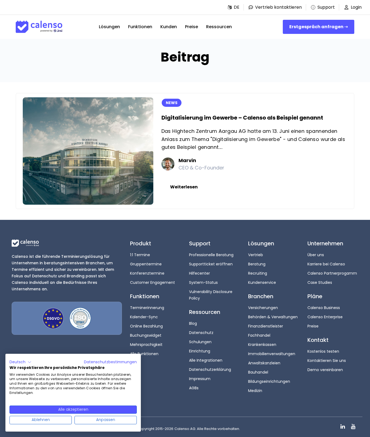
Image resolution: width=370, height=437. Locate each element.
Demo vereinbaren (325, 369)
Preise (191, 27)
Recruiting (257, 273)
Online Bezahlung (146, 326)
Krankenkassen (262, 344)
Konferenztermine (147, 273)
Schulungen (200, 342)
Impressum (199, 378)
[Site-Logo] (39, 27)
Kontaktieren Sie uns (326, 360)
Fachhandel (259, 335)
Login (356, 7)
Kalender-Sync (144, 317)
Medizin (255, 390)
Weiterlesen (184, 187)
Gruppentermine (146, 264)
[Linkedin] (342, 426)
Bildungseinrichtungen (269, 381)
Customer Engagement (152, 282)
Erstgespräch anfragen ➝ (318, 27)
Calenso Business (323, 307)
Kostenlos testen (323, 351)
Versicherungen (263, 307)
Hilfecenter (199, 273)
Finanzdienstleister (265, 326)
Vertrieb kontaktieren (278, 7)
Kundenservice (262, 282)
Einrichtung (199, 351)
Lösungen (109, 27)
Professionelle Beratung (211, 255)
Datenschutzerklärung (210, 369)
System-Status (203, 282)
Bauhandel (258, 372)
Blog (193, 323)
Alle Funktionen (144, 353)
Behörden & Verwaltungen (273, 317)
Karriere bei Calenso (326, 264)
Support (326, 7)
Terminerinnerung (147, 307)
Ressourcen (219, 27)
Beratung (256, 264)
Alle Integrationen (205, 360)
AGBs (194, 388)
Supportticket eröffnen (211, 264)
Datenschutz (201, 332)
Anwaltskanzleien (264, 363)
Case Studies (319, 282)
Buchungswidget (145, 335)
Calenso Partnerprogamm (332, 273)
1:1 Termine (140, 255)
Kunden (168, 27)
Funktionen (140, 27)
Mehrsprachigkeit (146, 344)
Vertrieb (255, 255)
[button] (233, 7)
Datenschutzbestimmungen (110, 362)
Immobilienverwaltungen (271, 353)
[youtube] (353, 426)
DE (236, 7)
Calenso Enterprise (325, 317)
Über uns (315, 255)
